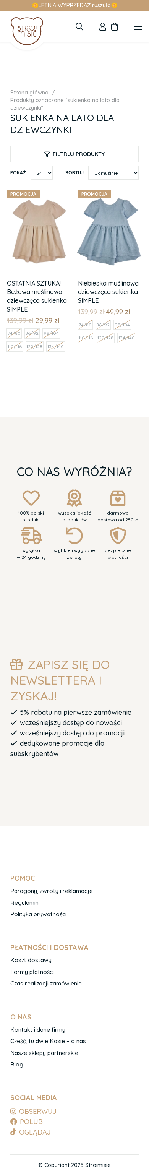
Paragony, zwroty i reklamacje (51, 890)
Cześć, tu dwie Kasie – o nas (48, 1041)
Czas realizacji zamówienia (46, 983)
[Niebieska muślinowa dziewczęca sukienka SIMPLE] (110, 191)
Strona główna (29, 92)
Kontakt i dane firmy (37, 1029)
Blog (16, 1064)
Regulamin (24, 902)
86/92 (32, 333)
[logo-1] (27, 31)
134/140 (55, 346)
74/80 (14, 333)
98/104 (51, 333)
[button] (79, 26)
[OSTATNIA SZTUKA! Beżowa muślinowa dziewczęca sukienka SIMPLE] (38, 191)
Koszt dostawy (31, 960)
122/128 (34, 346)
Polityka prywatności (38, 914)
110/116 (15, 346)
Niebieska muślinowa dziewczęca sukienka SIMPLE (108, 291)
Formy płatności (32, 971)
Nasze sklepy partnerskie (44, 1053)
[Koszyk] (114, 26)
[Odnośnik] (102, 26)
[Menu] (138, 26)
